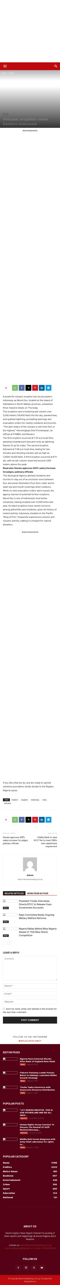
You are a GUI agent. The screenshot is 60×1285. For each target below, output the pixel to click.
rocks (44, 800)
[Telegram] (48, 388)
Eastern (15, 800)
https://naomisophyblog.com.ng (30, 879)
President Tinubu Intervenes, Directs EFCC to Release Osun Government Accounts (35, 904)
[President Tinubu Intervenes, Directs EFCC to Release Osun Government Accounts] (10, 904)
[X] (28, 388)
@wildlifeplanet (30, 1040)
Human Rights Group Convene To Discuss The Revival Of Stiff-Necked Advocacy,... (37, 1127)
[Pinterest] (35, 388)
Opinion (24, 1118)
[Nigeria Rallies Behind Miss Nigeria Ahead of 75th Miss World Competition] (10, 932)
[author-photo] (30, 871)
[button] (5, 66)
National (24, 1133)
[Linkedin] (42, 388)
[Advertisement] (30, 31)
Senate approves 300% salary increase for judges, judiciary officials (15, 840)
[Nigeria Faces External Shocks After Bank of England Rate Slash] (10, 1062)
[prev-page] (5, 943)
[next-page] (9, 943)
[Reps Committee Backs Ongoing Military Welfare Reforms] (10, 918)
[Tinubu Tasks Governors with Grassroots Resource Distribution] (10, 1091)
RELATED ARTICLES (14, 893)
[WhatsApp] (15, 388)
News (11, 73)
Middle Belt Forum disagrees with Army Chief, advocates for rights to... (37, 1141)
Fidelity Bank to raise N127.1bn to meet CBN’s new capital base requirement (45, 842)
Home (4, 73)
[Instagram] (26, 1268)
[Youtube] (42, 1268)
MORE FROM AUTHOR (37, 893)
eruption (24, 800)
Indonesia (35, 800)
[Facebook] (22, 388)
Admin (30, 875)
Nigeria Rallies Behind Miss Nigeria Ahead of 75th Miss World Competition (38, 932)
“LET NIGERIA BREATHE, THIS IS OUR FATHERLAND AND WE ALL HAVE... (36, 1112)
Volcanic (7, 803)
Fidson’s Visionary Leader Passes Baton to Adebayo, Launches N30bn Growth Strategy (38, 1075)
